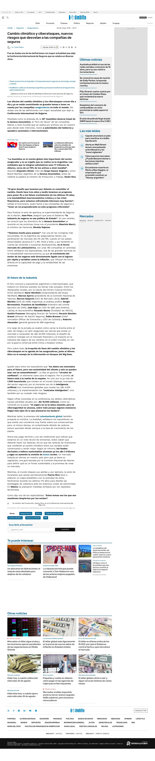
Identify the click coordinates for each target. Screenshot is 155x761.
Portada (11, 719)
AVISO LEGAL (69, 726)
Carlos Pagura (19, 47)
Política (77, 23)
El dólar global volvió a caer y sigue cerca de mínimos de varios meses (95, 681)
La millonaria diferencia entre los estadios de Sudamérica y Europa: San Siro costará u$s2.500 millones (64, 147)
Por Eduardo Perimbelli (99, 575)
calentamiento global (51, 416)
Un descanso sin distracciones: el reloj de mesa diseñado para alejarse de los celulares (23, 571)
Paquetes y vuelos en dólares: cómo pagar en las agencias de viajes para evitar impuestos (58, 681)
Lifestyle (140, 719)
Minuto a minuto (14, 638)
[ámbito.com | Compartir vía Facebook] (63, 47)
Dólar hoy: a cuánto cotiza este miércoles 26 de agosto (22, 679)
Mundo (24, 722)
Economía (50, 23)
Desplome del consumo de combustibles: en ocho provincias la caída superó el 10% (94, 109)
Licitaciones (118, 726)
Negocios (90, 23)
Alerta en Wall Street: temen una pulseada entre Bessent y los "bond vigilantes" (95, 148)
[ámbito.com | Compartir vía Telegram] (72, 47)
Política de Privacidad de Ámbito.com (42, 726)
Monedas (83, 220)
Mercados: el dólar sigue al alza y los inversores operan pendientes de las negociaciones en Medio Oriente (24, 645)
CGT (40, 12)
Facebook (13, 711)
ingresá (150, 17)
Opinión (103, 23)
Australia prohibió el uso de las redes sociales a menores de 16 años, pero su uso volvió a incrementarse (95, 68)
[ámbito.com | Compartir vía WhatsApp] (61, 47)
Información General (74, 722)
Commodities (98, 220)
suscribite (143, 17)
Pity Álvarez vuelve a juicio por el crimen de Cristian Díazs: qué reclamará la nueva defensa (95, 95)
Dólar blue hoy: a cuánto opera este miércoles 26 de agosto (22, 695)
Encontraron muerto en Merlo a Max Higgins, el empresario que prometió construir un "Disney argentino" (97, 172)
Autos (92, 722)
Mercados (102, 719)
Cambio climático (15, 518)
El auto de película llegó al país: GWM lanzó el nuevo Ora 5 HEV (95, 120)
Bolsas (90, 220)
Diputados (62, 12)
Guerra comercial (33, 518)
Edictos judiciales (88, 726)
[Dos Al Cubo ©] (137, 743)
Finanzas (64, 23)
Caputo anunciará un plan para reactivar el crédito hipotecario (98, 138)
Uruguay (116, 23)
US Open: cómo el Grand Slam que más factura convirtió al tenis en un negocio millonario (101, 567)
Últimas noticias (27, 719)
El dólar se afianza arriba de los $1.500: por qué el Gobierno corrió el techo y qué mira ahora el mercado (94, 645)
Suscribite (65, 529)
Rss (133, 722)
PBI (45, 518)
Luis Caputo (30, 12)
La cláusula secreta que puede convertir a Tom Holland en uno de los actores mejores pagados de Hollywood (59, 572)
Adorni (96, 12)
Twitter (8, 710)
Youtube (30, 710)
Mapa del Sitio (14, 726)
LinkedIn (24, 711)
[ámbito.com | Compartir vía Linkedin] (69, 47)
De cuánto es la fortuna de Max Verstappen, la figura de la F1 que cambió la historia (29, 146)
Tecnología (121, 722)
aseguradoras (42, 107)
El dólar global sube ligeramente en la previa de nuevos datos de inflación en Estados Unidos (59, 644)
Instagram (19, 711)
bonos (46, 454)
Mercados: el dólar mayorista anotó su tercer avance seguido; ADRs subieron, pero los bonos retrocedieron (59, 696)
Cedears (108, 220)
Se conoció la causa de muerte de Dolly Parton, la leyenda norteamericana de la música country (95, 82)
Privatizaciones (50, 12)
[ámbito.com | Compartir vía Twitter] (66, 47)
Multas (104, 726)
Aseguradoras (32, 28)
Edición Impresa (52, 722)
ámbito (10, 28)
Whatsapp (36, 711)
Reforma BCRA (84, 12)
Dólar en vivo (19, 12)
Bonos (38, 513)
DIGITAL (54, 734)
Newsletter (150, 23)
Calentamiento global (54, 513)
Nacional (11, 722)
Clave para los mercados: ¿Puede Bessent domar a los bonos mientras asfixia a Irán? (97, 160)
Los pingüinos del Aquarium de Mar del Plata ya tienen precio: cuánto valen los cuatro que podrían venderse (102, 552)
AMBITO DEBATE (97, 734)
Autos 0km (72, 12)
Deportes (36, 722)
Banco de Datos (85, 719)
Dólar (38, 23)
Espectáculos (105, 722)
